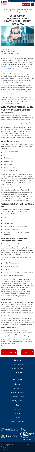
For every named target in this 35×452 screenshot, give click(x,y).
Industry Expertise (17, 401)
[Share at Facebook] (5, 348)
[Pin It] (9, 348)
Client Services (17, 388)
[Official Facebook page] (26, 1)
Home (5, 10)
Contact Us (17, 413)
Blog (9, 10)
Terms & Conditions (17, 422)
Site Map (17, 417)
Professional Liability (13, 53)
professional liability (6, 68)
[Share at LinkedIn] (7, 348)
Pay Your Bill (17, 409)
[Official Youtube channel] (33, 1)
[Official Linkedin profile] (28, 1)
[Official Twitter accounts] (30, 1)
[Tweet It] (2, 348)
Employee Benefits (17, 392)
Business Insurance (17, 397)
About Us (17, 384)
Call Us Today (26, 4)
